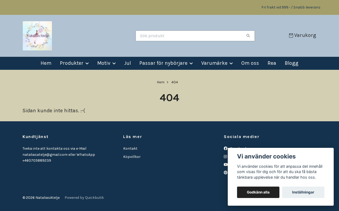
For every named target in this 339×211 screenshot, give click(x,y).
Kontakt (130, 148)
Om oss (250, 63)
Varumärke (214, 63)
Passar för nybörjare (163, 63)
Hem (46, 63)
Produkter (71, 63)
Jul (127, 63)
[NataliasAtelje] (95, 36)
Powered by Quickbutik (84, 197)
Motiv (103, 63)
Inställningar (303, 192)
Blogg (291, 63)
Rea (271, 63)
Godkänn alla (258, 192)
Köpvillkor (132, 156)
